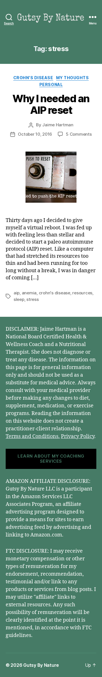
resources (82, 292)
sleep (19, 299)
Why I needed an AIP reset (51, 104)
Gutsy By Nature (41, 665)
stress (32, 299)
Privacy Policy (77, 436)
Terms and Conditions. (33, 436)
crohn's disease (54, 292)
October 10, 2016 (35, 134)
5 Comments (79, 134)
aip (17, 292)
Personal (51, 84)
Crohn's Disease (33, 77)
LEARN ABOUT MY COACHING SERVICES (51, 458)
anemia (29, 292)
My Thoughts (72, 77)
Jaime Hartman (57, 124)
